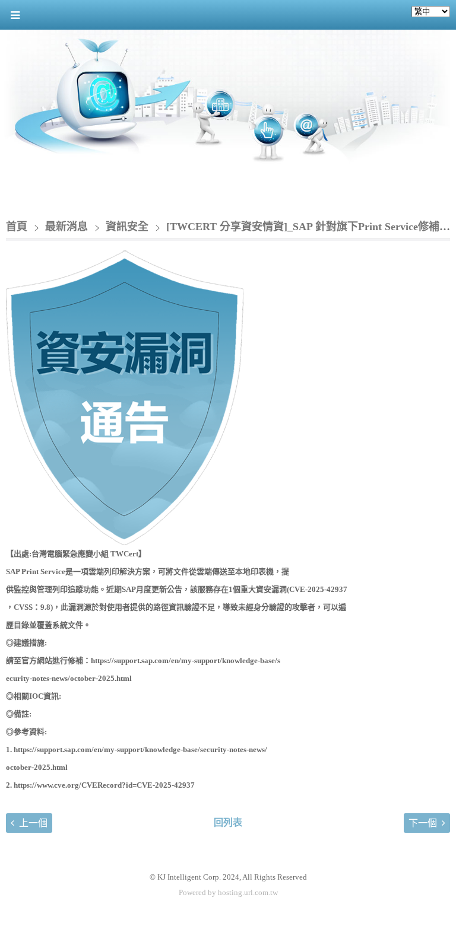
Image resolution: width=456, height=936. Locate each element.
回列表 (228, 822)
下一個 (422, 823)
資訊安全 (127, 227)
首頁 (16, 227)
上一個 (33, 823)
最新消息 (68, 227)
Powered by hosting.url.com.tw (228, 892)
